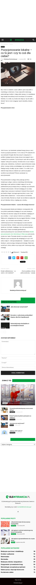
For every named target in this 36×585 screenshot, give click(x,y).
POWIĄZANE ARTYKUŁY (11, 299)
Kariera (13, 542)
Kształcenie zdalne (7, 572)
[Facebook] (18, 512)
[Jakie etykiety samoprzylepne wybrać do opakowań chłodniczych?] (18, 394)
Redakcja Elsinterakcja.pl (10, 59)
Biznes (2, 46)
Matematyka (5, 556)
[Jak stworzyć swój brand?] (5, 309)
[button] (33, 40)
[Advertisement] (18, 19)
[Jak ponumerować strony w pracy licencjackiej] (5, 524)
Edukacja (13, 525)
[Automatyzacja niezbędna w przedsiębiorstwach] (5, 326)
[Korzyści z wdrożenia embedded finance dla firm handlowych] (5, 317)
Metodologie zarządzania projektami (13, 567)
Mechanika (4, 559)
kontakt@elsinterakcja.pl (24, 507)
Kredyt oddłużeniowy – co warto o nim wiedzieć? (8, 272)
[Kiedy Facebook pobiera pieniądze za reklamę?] (4, 417)
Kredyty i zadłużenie (7, 554)
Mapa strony (18, 580)
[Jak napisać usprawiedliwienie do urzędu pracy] (5, 541)
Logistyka (5, 403)
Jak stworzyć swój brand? (19, 307)
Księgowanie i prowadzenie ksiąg (12, 564)
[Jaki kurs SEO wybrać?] (4, 432)
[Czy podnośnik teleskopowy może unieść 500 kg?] (4, 410)
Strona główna (4, 44)
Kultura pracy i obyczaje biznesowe (12, 569)
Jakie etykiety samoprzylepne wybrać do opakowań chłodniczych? (16, 400)
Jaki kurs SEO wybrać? (16, 431)
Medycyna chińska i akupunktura (11, 562)
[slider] (6, 252)
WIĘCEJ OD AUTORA (9, 302)
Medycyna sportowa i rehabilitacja (12, 551)
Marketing (12, 419)
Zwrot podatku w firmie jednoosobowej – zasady (28, 272)
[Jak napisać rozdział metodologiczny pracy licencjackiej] (5, 532)
